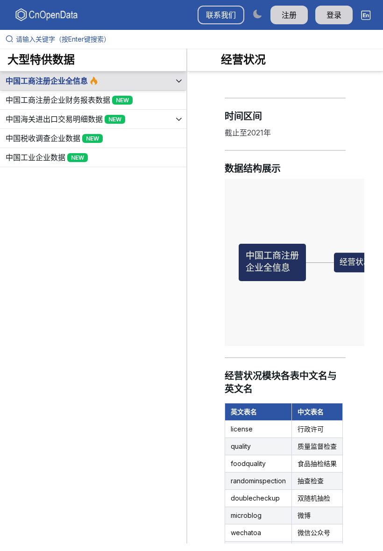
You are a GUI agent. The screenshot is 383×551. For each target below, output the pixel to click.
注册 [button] (289, 15)
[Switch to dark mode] (257, 13)
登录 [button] (333, 15)
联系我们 (221, 15)
